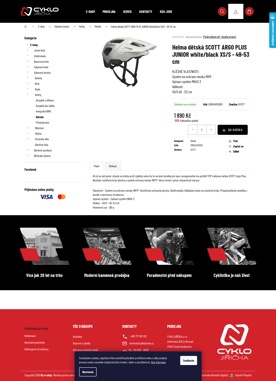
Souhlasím (188, 360)
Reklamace (30, 336)
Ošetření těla (41, 144)
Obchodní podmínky (34, 342)
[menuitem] (90, 11)
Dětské (40, 117)
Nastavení (87, 372)
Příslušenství (42, 122)
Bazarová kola (41, 61)
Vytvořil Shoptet (243, 375)
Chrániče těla (42, 139)
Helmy (38, 94)
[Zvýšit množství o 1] (210, 129)
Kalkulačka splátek (189, 120)
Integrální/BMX (43, 111)
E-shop (34, 45)
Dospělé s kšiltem (45, 100)
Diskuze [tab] (113, 166)
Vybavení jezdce (42, 72)
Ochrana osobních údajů (85, 350)
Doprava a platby (81, 343)
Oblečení (39, 128)
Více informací (158, 362)
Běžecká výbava (42, 155)
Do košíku (235, 130)
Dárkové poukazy (43, 150)
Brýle (37, 89)
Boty (37, 83)
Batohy (38, 78)
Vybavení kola (41, 67)
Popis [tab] (96, 166)
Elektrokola (40, 56)
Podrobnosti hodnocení (219, 37)
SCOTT (241, 104)
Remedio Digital (219, 375)
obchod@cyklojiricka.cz (141, 343)
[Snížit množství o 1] (192, 129)
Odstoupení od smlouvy (36, 349)
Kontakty (77, 336)
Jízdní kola (39, 50)
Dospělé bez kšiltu (45, 106)
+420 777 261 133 (138, 336)
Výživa (38, 133)
